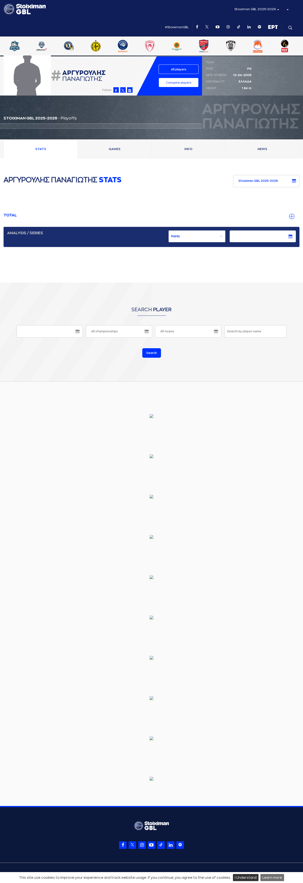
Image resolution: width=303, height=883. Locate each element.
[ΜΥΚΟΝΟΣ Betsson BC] (178, 46)
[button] (287, 9)
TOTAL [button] (10, 215)
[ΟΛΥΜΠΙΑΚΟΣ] (205, 46)
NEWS (262, 149)
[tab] (151, 215)
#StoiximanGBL (177, 27)
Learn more (272, 877)
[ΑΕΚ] (16, 46)
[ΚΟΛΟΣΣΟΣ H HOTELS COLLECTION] (124, 46)
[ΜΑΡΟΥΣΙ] (151, 46)
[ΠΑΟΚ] (286, 46)
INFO (188, 149)
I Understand (246, 877)
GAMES (114, 149)
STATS (40, 149)
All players (178, 69)
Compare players (178, 82)
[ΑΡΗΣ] (43, 46)
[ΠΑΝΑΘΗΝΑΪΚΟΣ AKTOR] (232, 46)
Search (151, 353)
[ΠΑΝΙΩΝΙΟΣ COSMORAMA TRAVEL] (259, 46)
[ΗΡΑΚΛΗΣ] (70, 46)
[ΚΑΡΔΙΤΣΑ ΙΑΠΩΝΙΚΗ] (97, 46)
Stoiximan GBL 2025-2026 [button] (255, 9)
